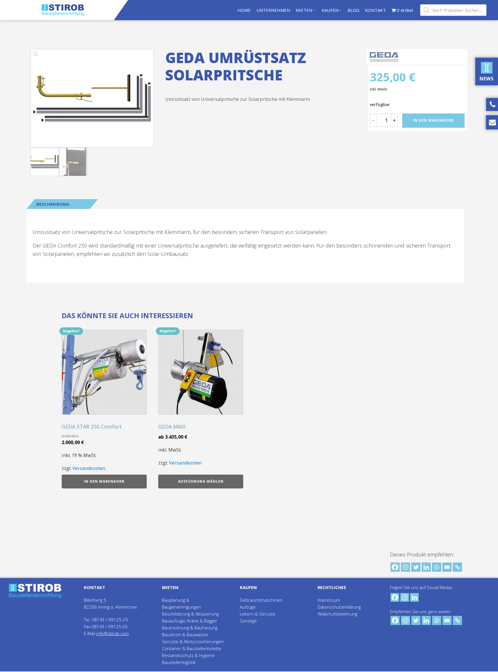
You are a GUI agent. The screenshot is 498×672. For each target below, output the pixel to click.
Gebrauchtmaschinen (261, 600)
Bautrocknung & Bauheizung (189, 628)
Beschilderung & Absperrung (190, 614)
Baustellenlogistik (179, 662)
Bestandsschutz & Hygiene (188, 655)
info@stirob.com (112, 633)
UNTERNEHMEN (273, 10)
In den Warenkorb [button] (104, 481)
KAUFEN (330, 10)
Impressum (329, 600)
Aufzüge (248, 607)
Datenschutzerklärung (339, 607)
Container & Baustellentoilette (191, 648)
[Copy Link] (457, 567)
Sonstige (248, 621)
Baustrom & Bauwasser (185, 634)
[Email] (447, 567)
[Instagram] (405, 567)
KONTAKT (375, 10)
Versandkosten (88, 468)
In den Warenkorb (433, 120)
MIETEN (304, 10)
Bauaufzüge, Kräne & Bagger (189, 621)
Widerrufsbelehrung (337, 614)
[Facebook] (395, 567)
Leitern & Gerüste (258, 614)
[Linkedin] (426, 567)
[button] (92, 96)
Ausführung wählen (201, 481)
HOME (244, 10)
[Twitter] (415, 567)
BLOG (353, 10)
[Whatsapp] (436, 567)
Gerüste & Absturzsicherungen (193, 641)
